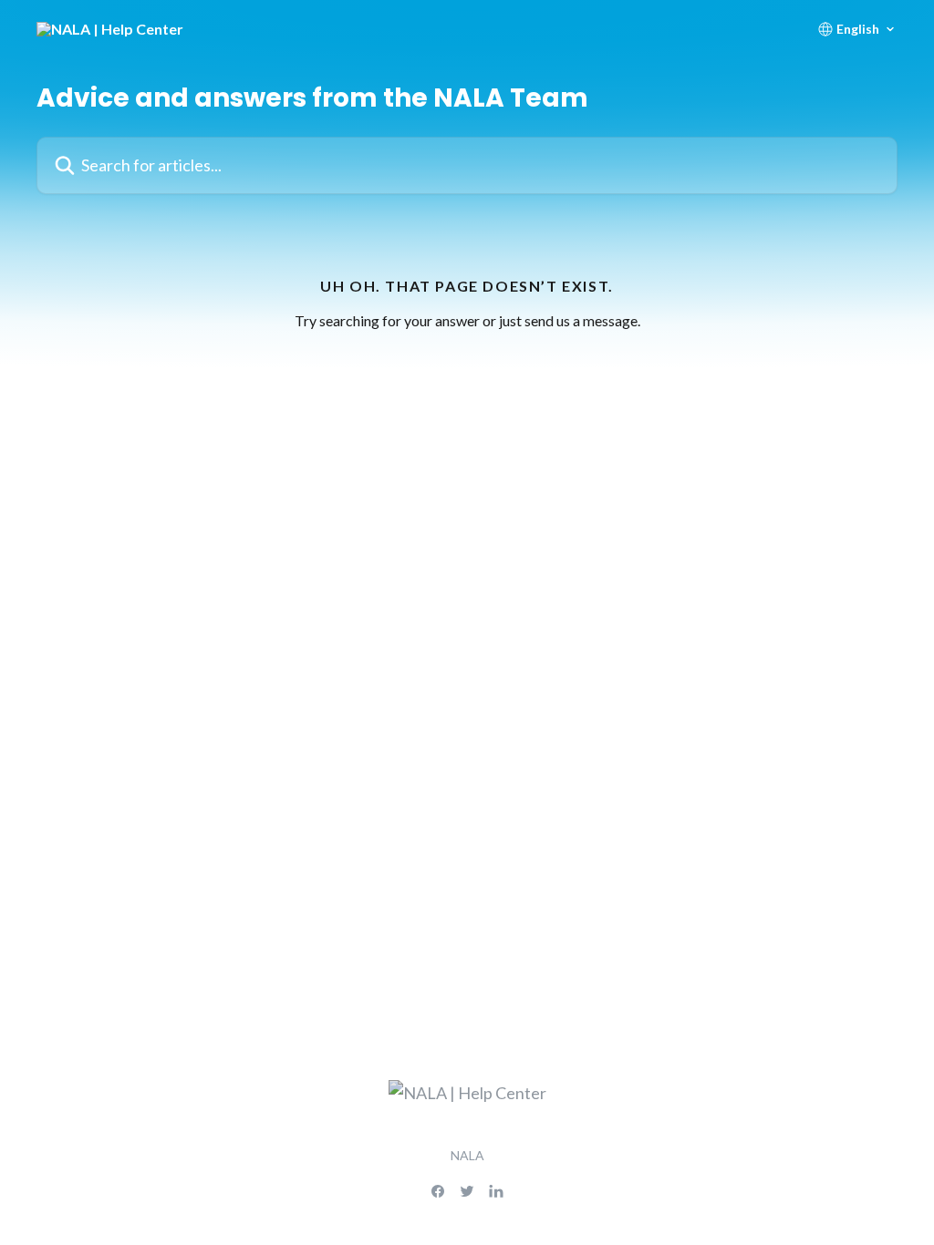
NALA (467, 1155)
